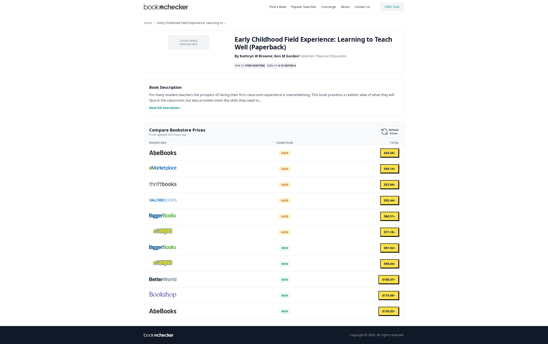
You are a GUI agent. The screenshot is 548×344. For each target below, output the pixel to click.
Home (148, 23)
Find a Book (278, 7)
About (345, 7)
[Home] (158, 335)
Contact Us (362, 7)
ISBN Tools (392, 7)
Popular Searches (303, 7)
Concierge (328, 7)
